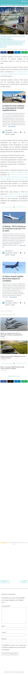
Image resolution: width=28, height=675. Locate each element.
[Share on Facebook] (3, 52)
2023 (1, 36)
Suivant (24, 581)
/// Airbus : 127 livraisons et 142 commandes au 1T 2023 (12, 15)
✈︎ (10, 38)
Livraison (19, 44)
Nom (3, 626)
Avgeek (9, 36)
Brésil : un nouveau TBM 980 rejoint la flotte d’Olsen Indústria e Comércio (12, 367)
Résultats (3, 47)
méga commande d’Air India (19, 179)
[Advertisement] (14, 448)
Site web (4, 639)
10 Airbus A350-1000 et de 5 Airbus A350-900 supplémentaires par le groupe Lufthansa (14, 177)
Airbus (5, 36)
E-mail (4, 632)
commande (12, 42)
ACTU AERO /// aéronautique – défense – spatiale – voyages (14, 4)
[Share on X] (10, 52)
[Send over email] (24, 52)
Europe (22, 36)
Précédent (5, 581)
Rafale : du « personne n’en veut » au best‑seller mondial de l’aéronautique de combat (11, 335)
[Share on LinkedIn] (17, 52)
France (2, 38)
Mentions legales (7, 671)
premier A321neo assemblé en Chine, (17, 172)
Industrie (7, 38)
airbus (6, 42)
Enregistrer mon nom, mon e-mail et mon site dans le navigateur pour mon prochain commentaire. (14, 647)
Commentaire (6, 606)
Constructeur (16, 36)
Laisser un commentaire (7, 40)
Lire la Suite (6, 28)
